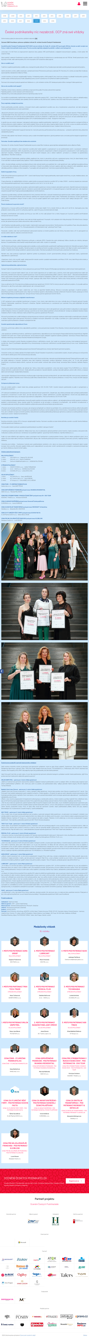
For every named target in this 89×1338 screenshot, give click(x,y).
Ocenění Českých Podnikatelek (10, 130)
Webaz (85, 1335)
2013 (44, 16)
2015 (60, 16)
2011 (28, 16)
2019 (4, 21)
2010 (20, 16)
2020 (12, 21)
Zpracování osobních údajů (28, 1335)
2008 (4, 16)
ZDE (36, 38)
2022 (28, 21)
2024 (44, 21)
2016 (67, 16)
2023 (36, 21)
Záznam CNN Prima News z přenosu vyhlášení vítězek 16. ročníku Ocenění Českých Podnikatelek (31, 42)
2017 (75, 16)
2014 (52, 16)
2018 (83, 16)
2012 (36, 16)
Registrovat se (74, 1181)
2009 (12, 16)
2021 (20, 21)
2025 (52, 21)
